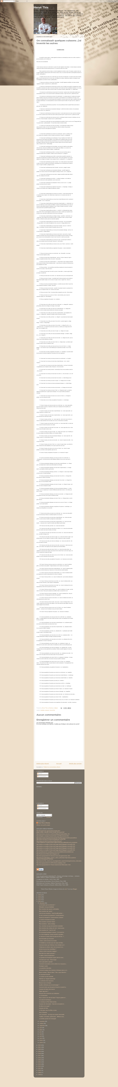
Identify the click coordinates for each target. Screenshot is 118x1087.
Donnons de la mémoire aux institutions (49, 993)
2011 (39, 1068)
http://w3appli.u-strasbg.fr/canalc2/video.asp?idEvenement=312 (52, 836)
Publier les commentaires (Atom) (52, 767)
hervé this (52, 710)
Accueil (58, 764)
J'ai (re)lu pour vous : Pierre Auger (48, 959)
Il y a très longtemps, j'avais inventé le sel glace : (51, 934)
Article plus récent (42, 764)
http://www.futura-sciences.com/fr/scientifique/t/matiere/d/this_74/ (52, 834)
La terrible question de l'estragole (47, 1018)
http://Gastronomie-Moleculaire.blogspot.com (47, 853)
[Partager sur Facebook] (69, 708)
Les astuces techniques (45, 999)
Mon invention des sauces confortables (49, 909)
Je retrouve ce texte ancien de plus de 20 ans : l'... (52, 936)
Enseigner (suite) (43, 966)
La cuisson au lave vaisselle (46, 976)
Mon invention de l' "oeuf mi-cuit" (47, 930)
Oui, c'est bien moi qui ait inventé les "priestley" (51, 926)
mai (40, 1034)
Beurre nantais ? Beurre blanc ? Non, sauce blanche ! (52, 972)
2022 (39, 1045)
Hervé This (41, 7)
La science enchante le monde (47, 919)
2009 (39, 1072)
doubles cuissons (45, 710)
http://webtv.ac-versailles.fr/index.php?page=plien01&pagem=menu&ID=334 (55, 844)
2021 (39, 1047)
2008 (39, 1074)
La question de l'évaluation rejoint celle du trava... (51, 957)
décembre (42, 903)
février (41, 1040)
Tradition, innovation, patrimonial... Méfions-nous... (52, 1016)
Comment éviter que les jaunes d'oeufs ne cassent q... (53, 987)
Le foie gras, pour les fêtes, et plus (48, 1010)
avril (40, 1036)
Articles (40, 773)
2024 (39, 899)
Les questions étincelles (45, 968)
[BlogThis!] (65, 708)
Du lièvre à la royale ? (44, 1006)
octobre (41, 1023)
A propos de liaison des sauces (47, 989)
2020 (39, 1049)
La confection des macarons (46, 980)
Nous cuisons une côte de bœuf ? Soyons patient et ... (53, 997)
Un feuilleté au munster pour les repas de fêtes (51, 942)
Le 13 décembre (43, 995)
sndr (66, 889)
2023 (39, 901)
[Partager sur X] (67, 708)
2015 (39, 1059)
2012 (39, 1066)
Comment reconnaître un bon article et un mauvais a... (53, 963)
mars (40, 1038)
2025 (39, 897)
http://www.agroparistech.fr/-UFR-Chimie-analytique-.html (51, 862)
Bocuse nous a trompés (45, 982)
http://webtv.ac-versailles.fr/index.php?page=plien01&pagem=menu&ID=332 (55, 848)
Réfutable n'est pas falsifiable (46, 907)
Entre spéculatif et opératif (45, 961)
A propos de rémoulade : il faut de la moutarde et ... (52, 1004)
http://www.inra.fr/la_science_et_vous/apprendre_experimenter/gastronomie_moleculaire (58, 861)
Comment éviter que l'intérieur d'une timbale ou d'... (52, 945)
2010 (39, 1070)
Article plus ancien (75, 764)
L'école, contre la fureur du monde (48, 940)
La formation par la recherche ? (47, 905)
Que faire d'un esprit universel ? (47, 953)
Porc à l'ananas (43, 1012)
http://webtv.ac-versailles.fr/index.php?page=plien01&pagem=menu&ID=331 (55, 850)
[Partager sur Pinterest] (70, 708)
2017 (39, 1055)
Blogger (75, 889)
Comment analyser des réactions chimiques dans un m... (53, 970)
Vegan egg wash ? (43, 991)
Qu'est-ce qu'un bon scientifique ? (47, 949)
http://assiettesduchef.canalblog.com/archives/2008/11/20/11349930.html (54, 852)
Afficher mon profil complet (43, 825)
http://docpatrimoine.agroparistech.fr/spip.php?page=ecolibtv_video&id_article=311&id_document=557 (50, 831)
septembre (42, 1025)
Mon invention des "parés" (45, 911)
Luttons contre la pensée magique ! (48, 951)
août (40, 1027)
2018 (39, 1053)
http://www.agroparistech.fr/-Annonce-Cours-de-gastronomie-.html (53, 855)
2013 (39, 1064)
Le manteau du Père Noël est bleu (48, 1001)
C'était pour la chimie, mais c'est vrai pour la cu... (51, 947)
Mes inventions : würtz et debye (47, 923)
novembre (42, 1021)
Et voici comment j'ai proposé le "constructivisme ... (52, 915)
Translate (48, 817)
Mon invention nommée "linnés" (47, 921)
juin (40, 1032)
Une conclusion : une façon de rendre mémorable (51, 1014)
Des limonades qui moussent (46, 938)
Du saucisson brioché (44, 974)
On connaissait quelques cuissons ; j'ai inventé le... (52, 932)
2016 (39, 1057)
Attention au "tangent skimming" (47, 978)
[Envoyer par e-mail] (64, 708)
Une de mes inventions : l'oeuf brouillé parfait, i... (51, 913)
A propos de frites (43, 1008)
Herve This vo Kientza (44, 822)
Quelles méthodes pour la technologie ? (49, 985)
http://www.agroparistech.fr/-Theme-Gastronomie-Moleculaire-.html (53, 864)
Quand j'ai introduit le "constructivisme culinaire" (51, 917)
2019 (39, 1051)
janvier (41, 1042)
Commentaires (42, 776)
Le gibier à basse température (46, 955)
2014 (39, 1062)
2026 (39, 895)
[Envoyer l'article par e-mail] (61, 708)
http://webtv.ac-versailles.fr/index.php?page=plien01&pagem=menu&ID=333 (55, 846)
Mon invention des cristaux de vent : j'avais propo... (52, 928)
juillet (40, 1029)
